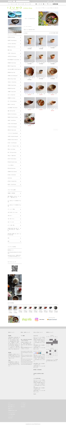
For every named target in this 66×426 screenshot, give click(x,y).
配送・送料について (11, 406)
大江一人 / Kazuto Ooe (28, 26)
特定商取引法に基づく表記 (12, 410)
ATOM (11, 417)
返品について (10, 408)
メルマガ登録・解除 (11, 414)
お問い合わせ (23, 406)
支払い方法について (11, 404)
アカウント (50, 1)
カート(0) (56, 1)
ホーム (24, 26)
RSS (9, 417)
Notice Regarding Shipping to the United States (15, 253)
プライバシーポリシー (11, 412)
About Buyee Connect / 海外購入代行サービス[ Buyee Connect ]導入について (14, 256)
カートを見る (23, 404)
